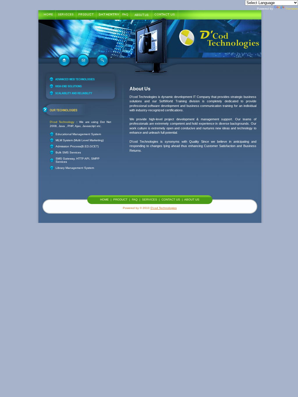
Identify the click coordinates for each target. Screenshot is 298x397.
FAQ (135, 199)
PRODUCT (120, 199)
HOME (104, 199)
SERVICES (149, 199)
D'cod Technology (62, 122)
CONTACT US (171, 199)
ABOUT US (191, 199)
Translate (291, 8)
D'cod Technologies (163, 208)
